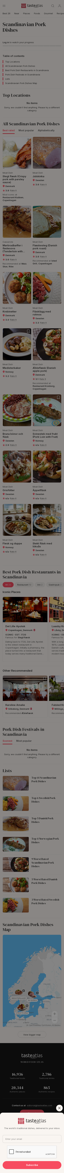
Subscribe (32, 1165)
